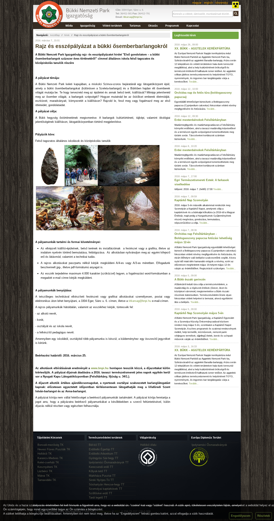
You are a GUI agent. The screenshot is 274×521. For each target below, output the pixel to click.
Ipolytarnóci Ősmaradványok (209, 444)
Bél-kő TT (95, 444)
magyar (196, 2)
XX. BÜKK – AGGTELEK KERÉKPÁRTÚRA (202, 48)
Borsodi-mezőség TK (50, 444)
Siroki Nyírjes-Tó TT (101, 480)
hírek (67, 35)
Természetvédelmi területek (105, 437)
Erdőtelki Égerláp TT (101, 449)
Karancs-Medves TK (50, 458)
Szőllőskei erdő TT (100, 493)
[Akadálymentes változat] (235, 4)
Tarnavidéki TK (46, 480)
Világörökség (148, 437)
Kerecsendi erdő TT (101, 467)
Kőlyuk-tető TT (98, 471)
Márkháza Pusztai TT (102, 475)
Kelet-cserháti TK (48, 462)
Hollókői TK (44, 453)
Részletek (263, 515)
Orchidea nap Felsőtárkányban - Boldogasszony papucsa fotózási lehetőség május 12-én (203, 238)
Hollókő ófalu (148, 444)
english (208, 2)
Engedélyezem (240, 515)
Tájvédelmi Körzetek (49, 437)
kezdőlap (55, 35)
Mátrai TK (43, 475)
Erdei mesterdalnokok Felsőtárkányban (200, 119)
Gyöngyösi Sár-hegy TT (103, 458)
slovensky (221, 2)
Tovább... (193, 81)
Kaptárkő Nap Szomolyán (191, 200)
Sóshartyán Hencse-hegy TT (106, 484)
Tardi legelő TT (98, 497)
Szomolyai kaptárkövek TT (105, 488)
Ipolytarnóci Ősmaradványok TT (109, 462)
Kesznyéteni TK (47, 467)
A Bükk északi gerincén (190, 279)
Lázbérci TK (44, 471)
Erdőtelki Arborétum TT (103, 453)
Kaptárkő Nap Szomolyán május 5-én (198, 313)
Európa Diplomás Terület (206, 437)
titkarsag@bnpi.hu (132, 17)
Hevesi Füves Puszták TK (53, 449)
